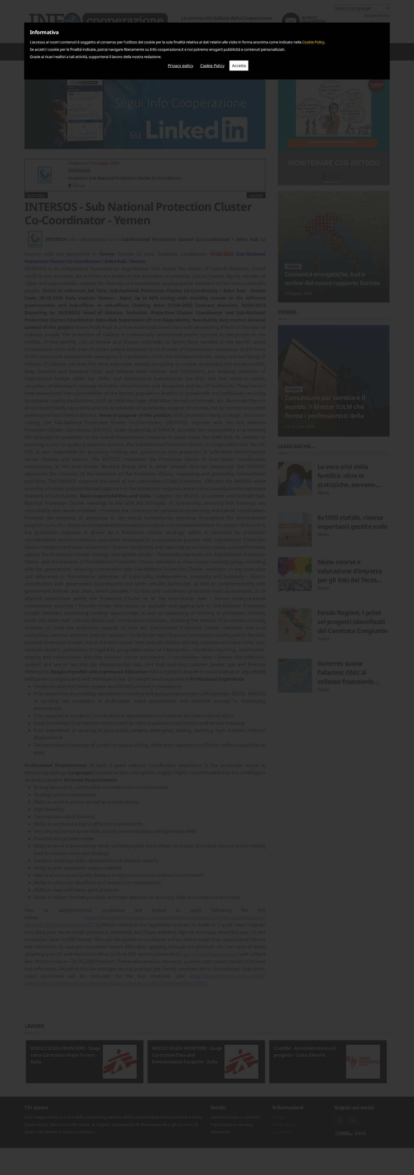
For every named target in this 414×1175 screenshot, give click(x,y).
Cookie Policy (313, 42)
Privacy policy (180, 65)
